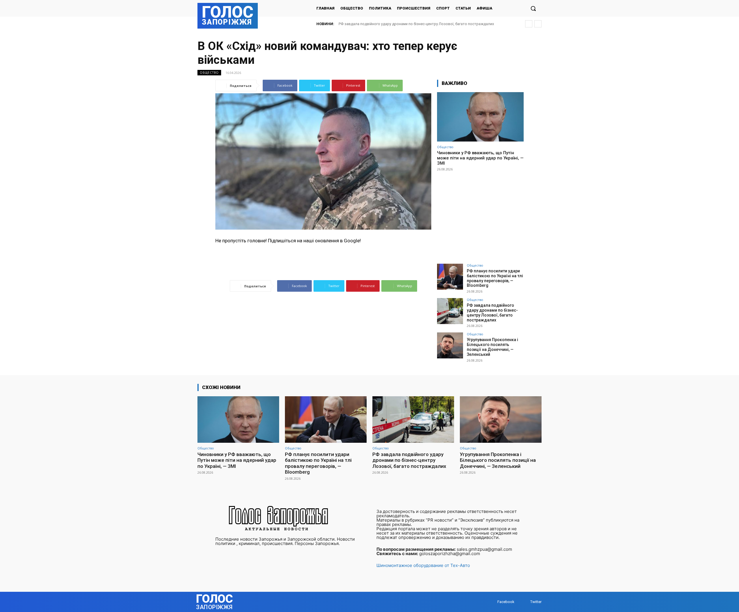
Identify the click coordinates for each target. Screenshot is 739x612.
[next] (538, 23)
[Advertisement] (480, 215)
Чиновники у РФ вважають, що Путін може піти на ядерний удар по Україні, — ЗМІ (480, 158)
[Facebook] (492, 602)
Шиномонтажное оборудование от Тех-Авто (423, 565)
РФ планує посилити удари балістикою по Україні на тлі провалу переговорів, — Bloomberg (495, 278)
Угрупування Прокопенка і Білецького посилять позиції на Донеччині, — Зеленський (492, 346)
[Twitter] (525, 602)
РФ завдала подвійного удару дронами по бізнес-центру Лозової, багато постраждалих (416, 24)
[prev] (528, 23)
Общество (209, 72)
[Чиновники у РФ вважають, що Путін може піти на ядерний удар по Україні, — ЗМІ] (480, 117)
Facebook (505, 602)
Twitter (536, 602)
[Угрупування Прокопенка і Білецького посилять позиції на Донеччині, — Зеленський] (450, 345)
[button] (533, 8)
